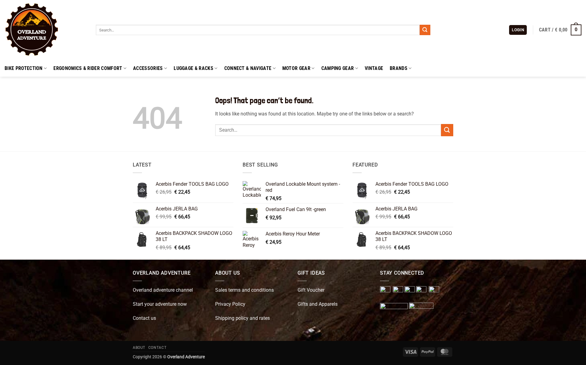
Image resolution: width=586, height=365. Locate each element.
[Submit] (425, 30)
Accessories (148, 68)
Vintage (374, 68)
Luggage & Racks (193, 68)
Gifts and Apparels (318, 304)
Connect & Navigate (248, 68)
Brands (398, 68)
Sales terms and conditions (244, 290)
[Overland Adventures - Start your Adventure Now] (46, 30)
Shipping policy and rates (242, 318)
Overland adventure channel (163, 290)
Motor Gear (296, 68)
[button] (518, 30)
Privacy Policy (230, 304)
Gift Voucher (311, 290)
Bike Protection (24, 68)
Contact (157, 347)
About (139, 347)
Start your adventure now (160, 304)
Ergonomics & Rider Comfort (87, 68)
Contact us (144, 318)
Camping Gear (337, 68)
